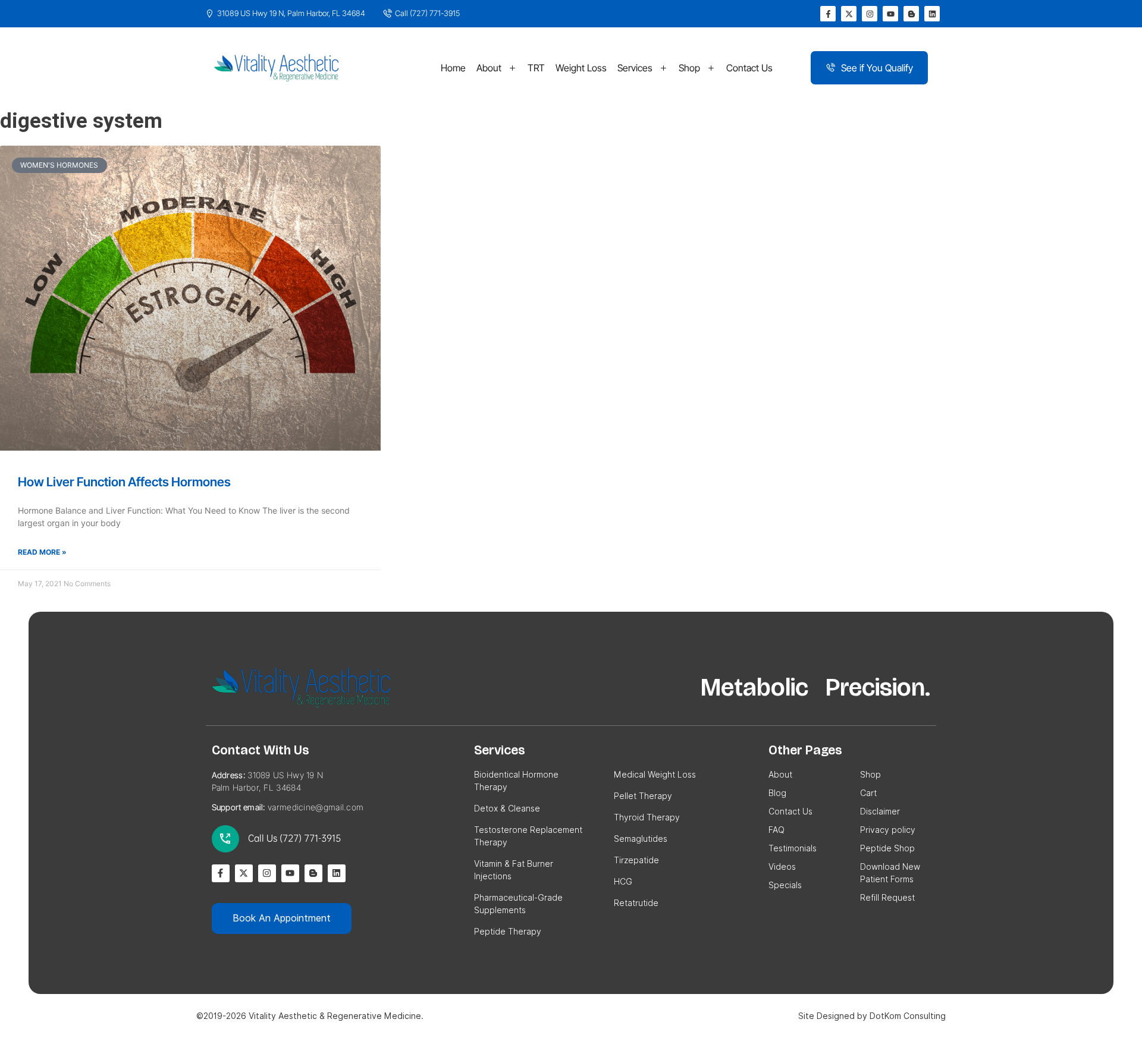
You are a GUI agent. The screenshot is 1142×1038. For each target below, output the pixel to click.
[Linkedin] (932, 13)
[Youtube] (890, 13)
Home (453, 68)
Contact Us (749, 68)
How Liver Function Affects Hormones (124, 481)
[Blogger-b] (911, 13)
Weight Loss (581, 68)
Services (634, 68)
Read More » (42, 552)
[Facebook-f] (828, 13)
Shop (689, 68)
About (488, 68)
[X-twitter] (849, 13)
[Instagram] (869, 13)
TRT (536, 68)
